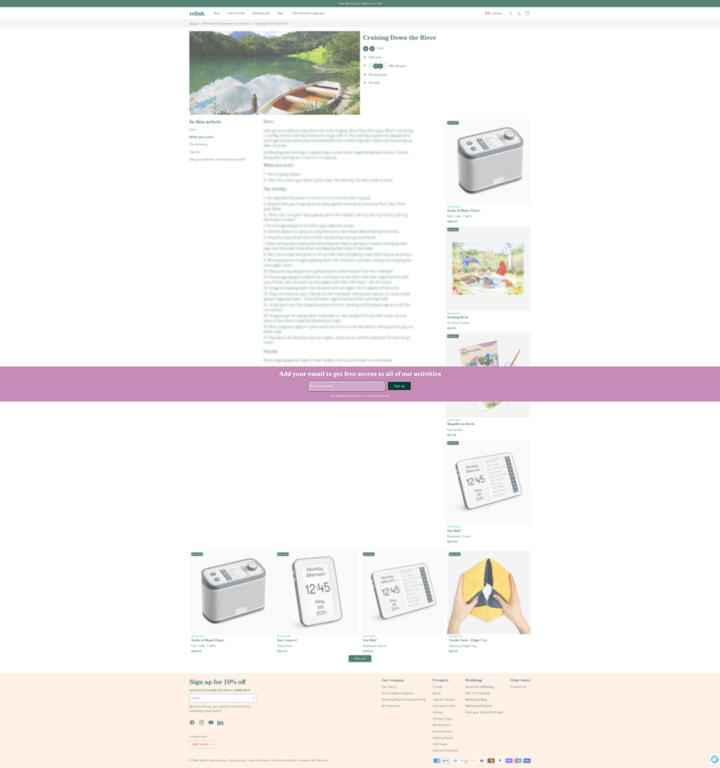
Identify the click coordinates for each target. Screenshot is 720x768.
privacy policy (380, 396)
